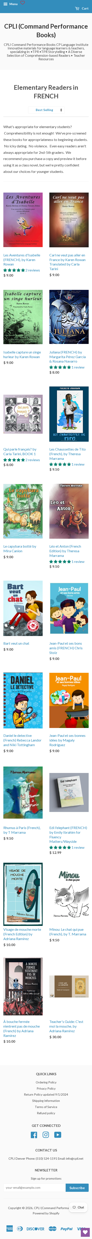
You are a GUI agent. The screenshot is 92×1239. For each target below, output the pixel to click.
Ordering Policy (46, 1082)
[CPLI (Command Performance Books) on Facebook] (34, 1134)
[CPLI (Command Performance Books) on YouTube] (57, 1134)
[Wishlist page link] (22, 2)
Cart (85, 8)
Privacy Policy (46, 1088)
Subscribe (77, 1188)
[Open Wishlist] (85, 1232)
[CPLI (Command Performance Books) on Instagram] (45, 1134)
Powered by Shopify (46, 1213)
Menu (13, 4)
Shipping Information (46, 1100)
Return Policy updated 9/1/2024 (46, 1094)
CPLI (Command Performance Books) (46, 30)
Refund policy (46, 1113)
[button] (14, 270)
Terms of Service (46, 1107)
